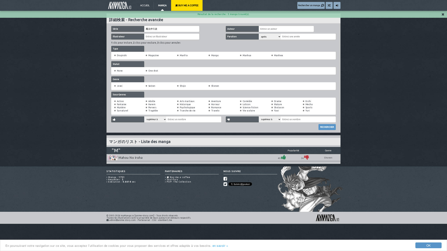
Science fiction (250, 107)
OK (428, 245)
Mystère (121, 107)
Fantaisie (121, 104)
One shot (153, 71)
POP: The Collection (178, 182)
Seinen (151, 86)
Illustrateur (119, 36)
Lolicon (247, 104)
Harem (152, 104)
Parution (232, 36)
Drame (277, 101)
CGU (154, 220)
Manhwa (278, 55)
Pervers (152, 107)
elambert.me (165, 220)
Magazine (153, 55)
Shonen (215, 86)
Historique (185, 104)
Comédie (247, 101)
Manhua (247, 55)
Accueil (145, 5)
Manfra (184, 55)
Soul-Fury (172, 179)
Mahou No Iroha (130, 157)
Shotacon (279, 107)
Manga (162, 5)
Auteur (231, 29)
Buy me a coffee (188, 5)
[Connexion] (337, 5)
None (120, 71)
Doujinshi (122, 55)
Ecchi (308, 101)
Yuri (308, 110)
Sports (309, 107)
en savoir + (220, 245)
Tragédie (153, 110)
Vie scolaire (249, 110)
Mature (278, 104)
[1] (283, 157)
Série (115, 29)
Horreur (215, 104)
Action (120, 101)
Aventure (216, 101)
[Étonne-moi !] (329, 5)
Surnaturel (122, 110)
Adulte (151, 101)
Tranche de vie (188, 110)
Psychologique (187, 107)
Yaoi (276, 110)
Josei (120, 86)
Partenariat (144, 220)
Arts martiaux (187, 101)
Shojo (183, 86)
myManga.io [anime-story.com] (120, 5)
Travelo (215, 110)
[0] (306, 157)
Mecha (309, 104)
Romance (216, 107)
